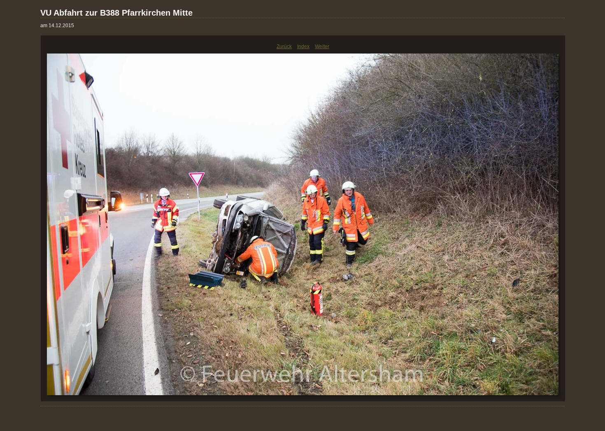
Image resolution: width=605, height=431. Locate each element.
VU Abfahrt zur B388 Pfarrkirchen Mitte (116, 12)
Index (303, 46)
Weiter (322, 46)
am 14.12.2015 (57, 25)
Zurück (284, 46)
